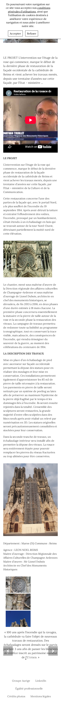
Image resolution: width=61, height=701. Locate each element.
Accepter (15, 33)
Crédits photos (16, 696)
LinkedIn (40, 680)
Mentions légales (40, 696)
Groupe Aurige (21, 680)
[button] (8, 651)
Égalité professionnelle (29, 688)
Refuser (31, 33)
